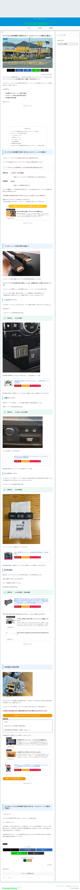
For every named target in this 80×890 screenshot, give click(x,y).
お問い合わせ (69, 886)
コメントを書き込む (27, 873)
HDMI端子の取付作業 (16, 143)
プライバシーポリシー (60, 886)
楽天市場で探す (18, 385)
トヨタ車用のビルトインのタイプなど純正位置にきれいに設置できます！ (27, 206)
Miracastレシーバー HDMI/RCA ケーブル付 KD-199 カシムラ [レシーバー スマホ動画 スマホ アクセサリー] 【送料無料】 (31, 765)
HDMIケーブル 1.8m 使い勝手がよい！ (14, 778)
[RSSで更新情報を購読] (30, 860)
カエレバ (19, 383)
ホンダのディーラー (17, 139)
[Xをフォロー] (25, 860)
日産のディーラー (17, 137)
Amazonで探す (25, 385)
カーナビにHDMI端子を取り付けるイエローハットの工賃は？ (25, 131)
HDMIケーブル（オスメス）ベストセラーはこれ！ (27, 715)
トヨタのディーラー (17, 135)
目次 (26, 128)
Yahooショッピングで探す (35, 385)
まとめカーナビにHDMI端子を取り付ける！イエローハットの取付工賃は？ (28, 145)
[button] (44, 70)
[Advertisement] (37, 8)
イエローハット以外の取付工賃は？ (19, 133)
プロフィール (75, 886)
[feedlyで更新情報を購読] (27, 860)
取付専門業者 (16, 141)
